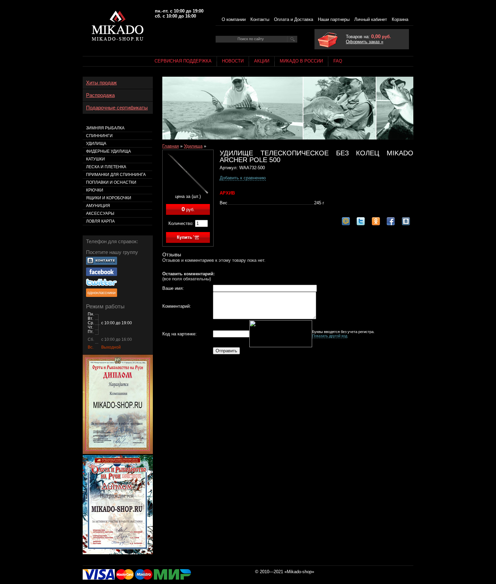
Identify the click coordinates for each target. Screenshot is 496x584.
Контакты (259, 19)
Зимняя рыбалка (105, 128)
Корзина (400, 19)
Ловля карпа (100, 221)
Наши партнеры (334, 19)
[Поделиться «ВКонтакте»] (406, 221)
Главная (170, 146)
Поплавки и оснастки (111, 182)
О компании (234, 19)
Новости (233, 61)
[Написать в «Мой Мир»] (346, 221)
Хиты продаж (101, 82)
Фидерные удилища (108, 151)
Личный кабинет (370, 19)
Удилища (193, 146)
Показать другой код (329, 336)
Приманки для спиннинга (116, 175)
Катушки (95, 159)
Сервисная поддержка (183, 61)
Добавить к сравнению (243, 177)
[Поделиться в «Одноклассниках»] (376, 221)
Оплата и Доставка (293, 19)
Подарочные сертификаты (117, 107)
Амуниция (98, 206)
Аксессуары (100, 213)
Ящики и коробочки (108, 198)
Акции (261, 61)
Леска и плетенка (106, 167)
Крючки (94, 190)
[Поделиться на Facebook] (391, 221)
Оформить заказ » (364, 41)
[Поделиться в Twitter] (361, 221)
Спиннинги (99, 136)
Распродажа (100, 95)
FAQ (337, 61)
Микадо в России (301, 61)
